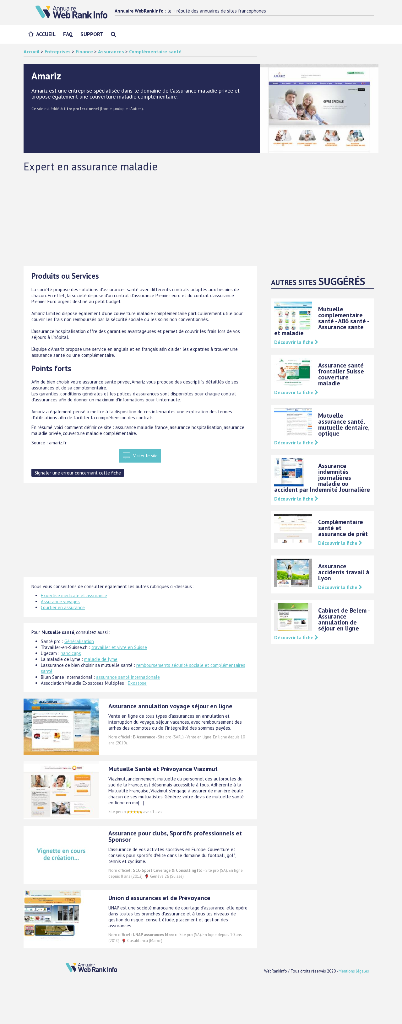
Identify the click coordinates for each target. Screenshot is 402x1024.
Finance (84, 51)
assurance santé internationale (128, 677)
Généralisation (79, 641)
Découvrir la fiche (294, 342)
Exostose (137, 683)
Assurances (111, 51)
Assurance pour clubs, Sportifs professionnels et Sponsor (175, 836)
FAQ (68, 34)
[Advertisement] (201, 219)
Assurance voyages (60, 601)
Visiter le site (145, 455)
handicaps (71, 653)
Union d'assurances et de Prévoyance (159, 898)
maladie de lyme (100, 659)
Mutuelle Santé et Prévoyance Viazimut (163, 769)
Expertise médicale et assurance (74, 595)
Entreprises (58, 51)
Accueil (46, 34)
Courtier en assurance (63, 607)
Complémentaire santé (155, 51)
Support (91, 34)
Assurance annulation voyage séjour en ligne (170, 706)
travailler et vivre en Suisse (119, 647)
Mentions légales (354, 971)
